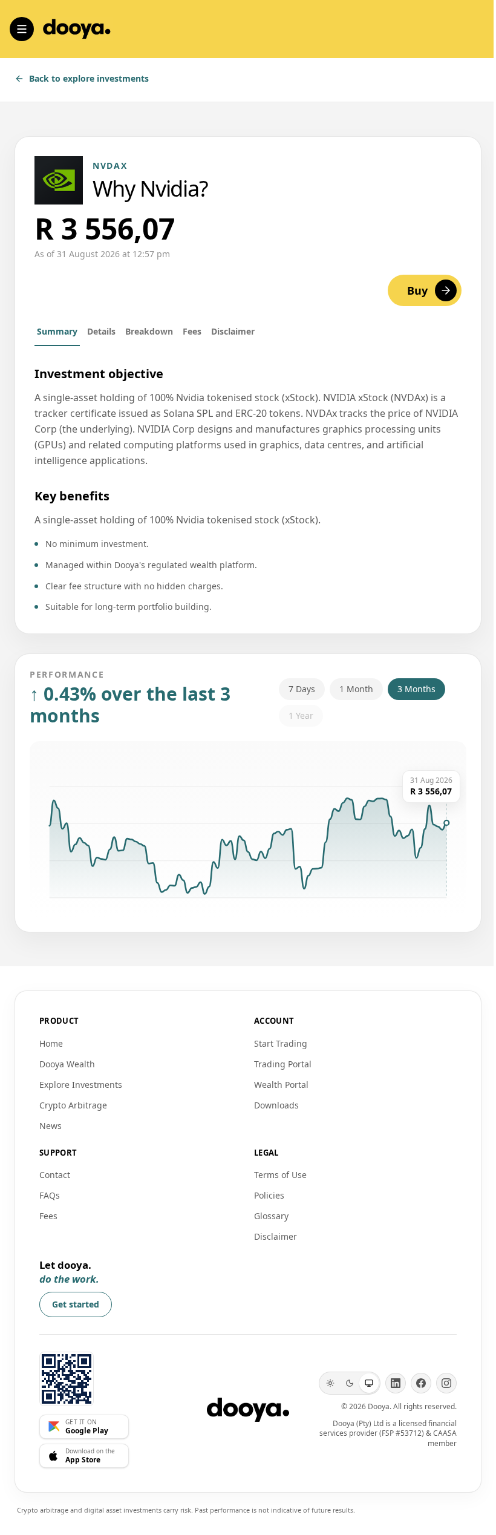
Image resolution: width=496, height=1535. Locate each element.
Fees (192, 331)
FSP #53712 (402, 1433)
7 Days (302, 689)
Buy (417, 290)
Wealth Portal (281, 1084)
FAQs (49, 1195)
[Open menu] (22, 29)
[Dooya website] (66, 1379)
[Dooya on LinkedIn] (395, 1383)
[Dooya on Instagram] (446, 1383)
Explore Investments (80, 1084)
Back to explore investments (89, 78)
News (50, 1125)
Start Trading (280, 1043)
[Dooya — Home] (248, 1410)
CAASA (445, 1433)
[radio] (330, 1383)
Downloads (276, 1105)
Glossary (271, 1216)
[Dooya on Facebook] (421, 1383)
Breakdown (149, 331)
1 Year (301, 715)
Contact (54, 1174)
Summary (57, 331)
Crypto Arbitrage (73, 1105)
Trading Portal (283, 1064)
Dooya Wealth (67, 1064)
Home (51, 1043)
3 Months (416, 689)
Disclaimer (233, 331)
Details (101, 331)
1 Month (356, 689)
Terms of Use (280, 1174)
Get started (75, 1304)
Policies (269, 1195)
